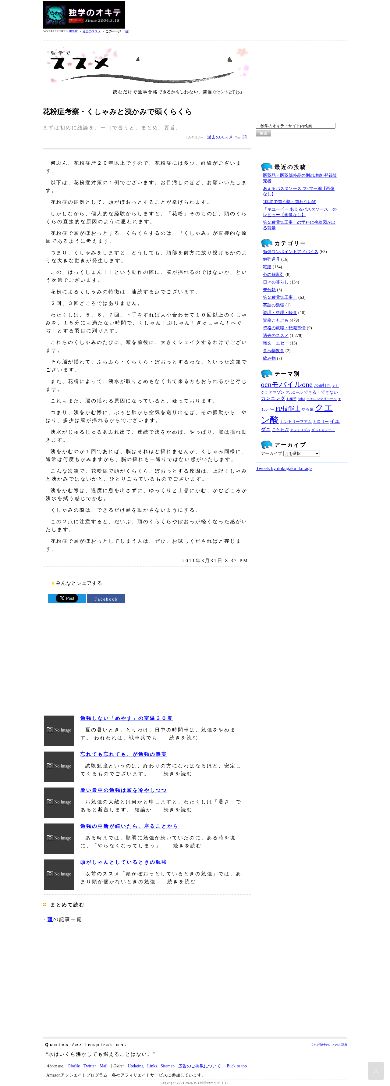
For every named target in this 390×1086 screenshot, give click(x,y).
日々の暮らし (276, 282)
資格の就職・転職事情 (284, 328)
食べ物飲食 (273, 350)
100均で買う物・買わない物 (289, 201)
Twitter (89, 1065)
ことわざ (280, 429)
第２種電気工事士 (280, 297)
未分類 (269, 290)
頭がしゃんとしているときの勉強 (123, 862)
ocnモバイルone (287, 384)
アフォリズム (300, 430)
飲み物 (269, 358)
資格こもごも (276, 320)
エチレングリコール (322, 399)
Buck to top (237, 1065)
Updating (136, 1065)
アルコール (294, 392)
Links (152, 1065)
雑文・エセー (276, 343)
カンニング (273, 398)
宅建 (267, 267)
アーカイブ (271, 453)
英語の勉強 (273, 305)
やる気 (308, 409)
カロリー (321, 422)
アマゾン (277, 392)
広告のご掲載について (199, 1065)
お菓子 (291, 399)
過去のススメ (92, 31)
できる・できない (321, 392)
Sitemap (168, 1065)
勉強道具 (271, 259)
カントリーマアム (296, 422)
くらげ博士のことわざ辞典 (329, 1044)
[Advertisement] (236, 15)
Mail (104, 1065)
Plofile (74, 1065)
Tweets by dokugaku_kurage (284, 468)
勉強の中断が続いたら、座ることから (129, 826)
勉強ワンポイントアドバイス (290, 251)
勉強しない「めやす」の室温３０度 (126, 718)
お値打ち (322, 385)
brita (301, 399)
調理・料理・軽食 (280, 312)
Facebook (106, 599)
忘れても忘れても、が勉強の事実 (123, 754)
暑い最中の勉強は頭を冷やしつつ (123, 790)
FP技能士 (287, 408)
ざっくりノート (323, 430)
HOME (73, 31)
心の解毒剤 (273, 274)
